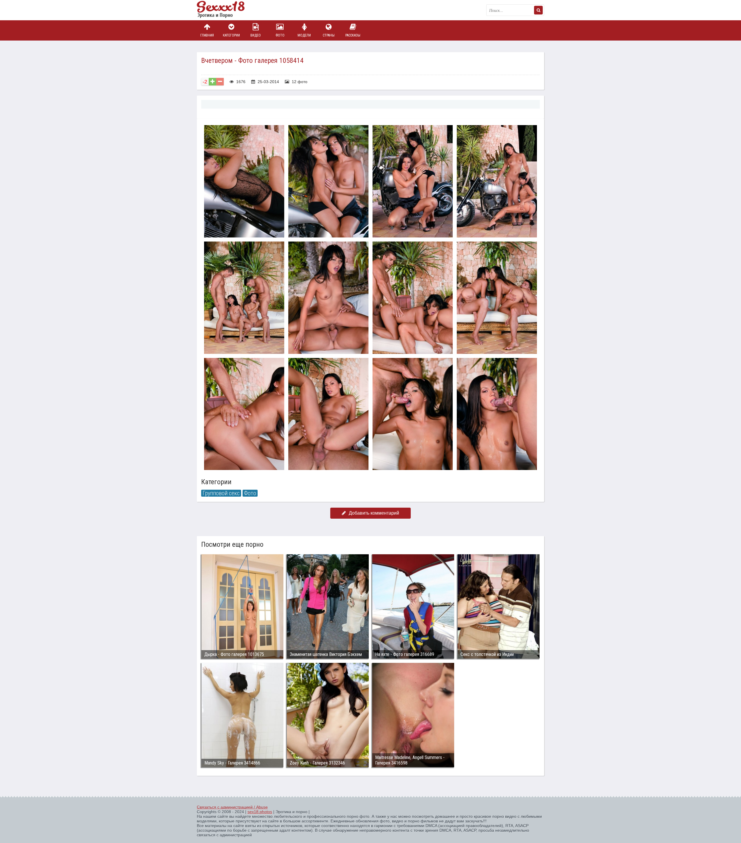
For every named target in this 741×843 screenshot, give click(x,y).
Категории (231, 35)
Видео (255, 35)
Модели (304, 35)
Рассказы (352, 35)
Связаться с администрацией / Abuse (232, 807)
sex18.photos (259, 811)
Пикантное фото (226, 10)
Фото (280, 35)
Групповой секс (221, 493)
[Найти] (538, 10)
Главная (207, 35)
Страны (329, 35)
